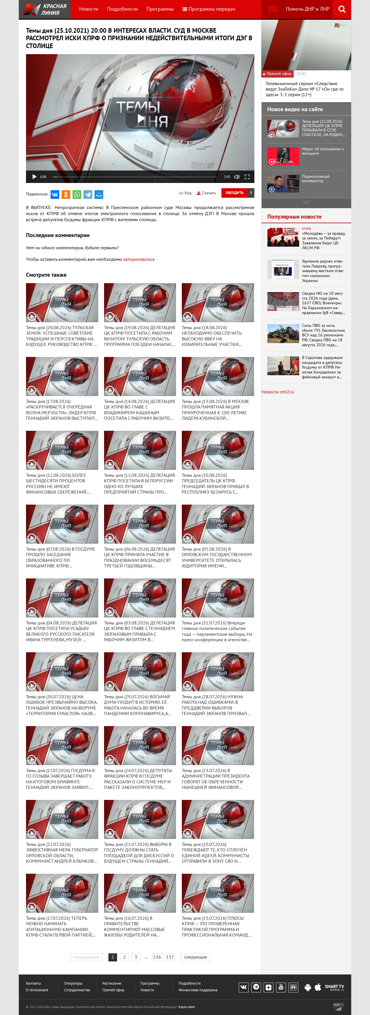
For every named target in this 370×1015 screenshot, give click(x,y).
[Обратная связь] (272, 9)
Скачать (209, 192)
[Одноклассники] (66, 194)
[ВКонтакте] (55, 194)
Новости (88, 9)
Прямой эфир (113, 990)
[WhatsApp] (77, 194)
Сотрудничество (77, 990)
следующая (195, 957)
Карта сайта (187, 1007)
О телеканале (37, 990)
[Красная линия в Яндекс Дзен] (268, 987)
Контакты (33, 983)
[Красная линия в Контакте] (244, 987)
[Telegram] (88, 194)
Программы (160, 9)
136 (157, 957)
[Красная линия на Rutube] (293, 987)
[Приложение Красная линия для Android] (308, 987)
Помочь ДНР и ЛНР (308, 9)
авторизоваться (139, 259)
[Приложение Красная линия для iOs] (318, 987)
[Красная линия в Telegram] (256, 987)
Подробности (122, 9)
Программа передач (211, 9)
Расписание (111, 983)
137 (170, 957)
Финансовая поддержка (198, 990)
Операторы (73, 983)
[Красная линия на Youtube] (281, 987)
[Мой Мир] (99, 194)
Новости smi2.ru (278, 392)
